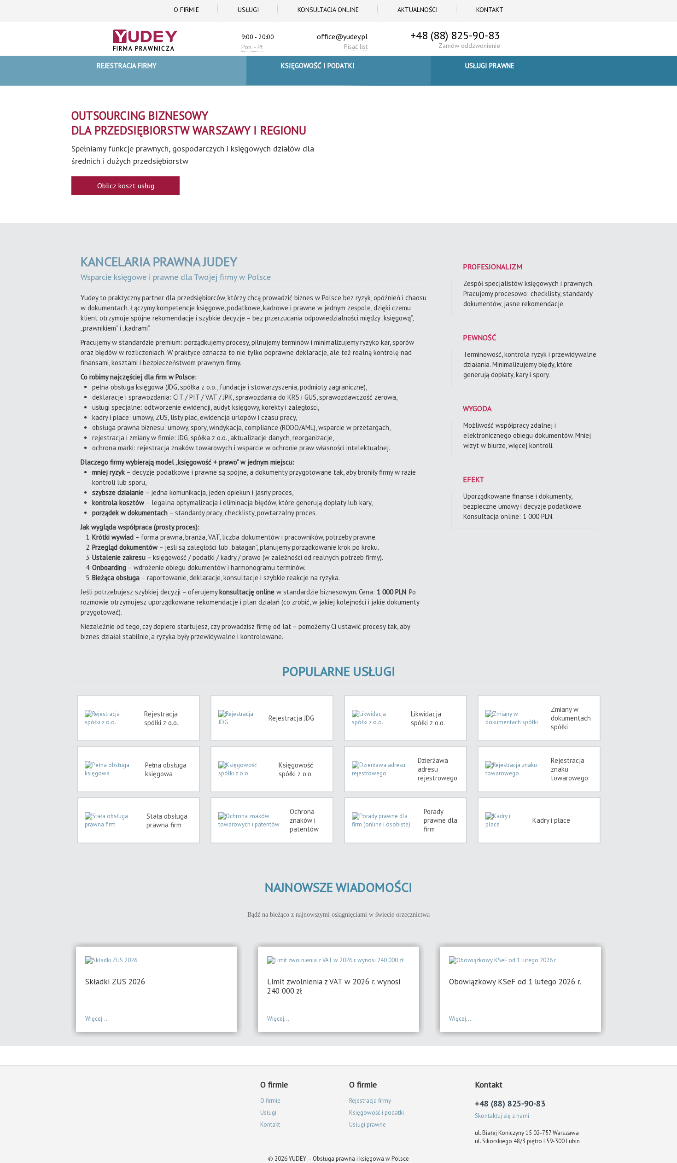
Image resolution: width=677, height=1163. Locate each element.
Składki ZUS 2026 (115, 982)
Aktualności (417, 10)
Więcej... (96, 1019)
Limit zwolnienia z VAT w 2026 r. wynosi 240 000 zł (333, 986)
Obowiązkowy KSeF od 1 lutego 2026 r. (515, 982)
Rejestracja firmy (127, 65)
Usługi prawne (489, 65)
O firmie (186, 10)
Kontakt (489, 10)
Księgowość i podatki (318, 65)
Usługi (248, 10)
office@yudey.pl (342, 36)
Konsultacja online (328, 10)
